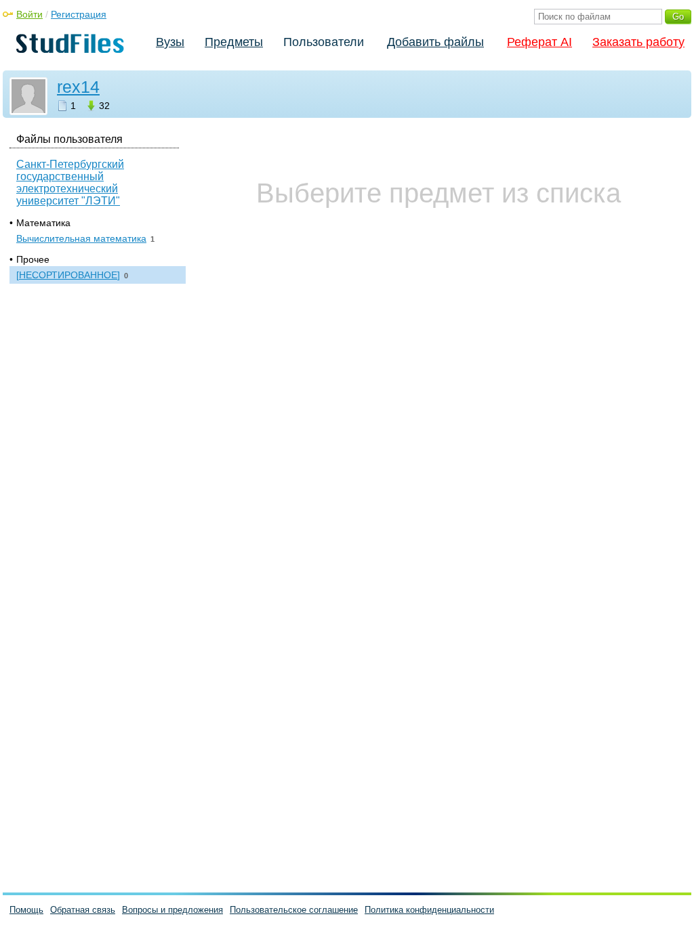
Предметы (234, 42)
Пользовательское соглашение (294, 910)
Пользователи (323, 42)
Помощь (26, 910)
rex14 (78, 86)
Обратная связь (82, 910)
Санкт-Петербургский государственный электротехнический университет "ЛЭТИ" (70, 182)
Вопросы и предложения (172, 910)
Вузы (170, 42)
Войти (29, 14)
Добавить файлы (435, 42)
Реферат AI (539, 42)
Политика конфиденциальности (429, 910)
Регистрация (78, 14)
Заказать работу (638, 42)
